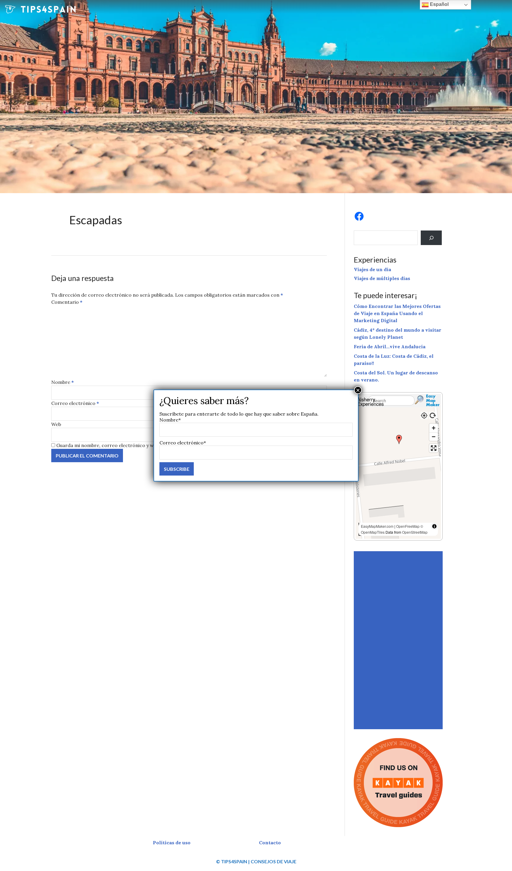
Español (439, 4)
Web (56, 424)
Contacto (270, 842)
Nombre (62, 382)
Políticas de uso (172, 842)
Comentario (66, 302)
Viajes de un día (372, 269)
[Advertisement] (399, 640)
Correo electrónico (75, 403)
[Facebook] (359, 216)
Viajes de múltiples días (382, 278)
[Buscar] (431, 238)
